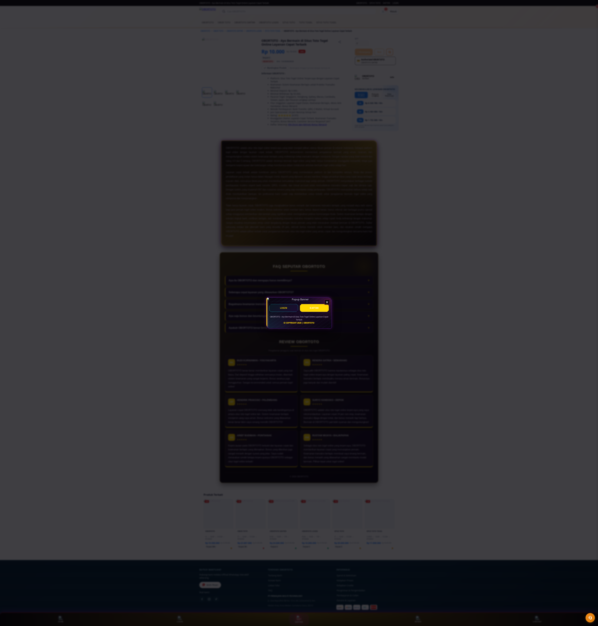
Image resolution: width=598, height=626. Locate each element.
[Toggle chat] (590, 617)
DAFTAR (314, 308)
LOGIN (283, 308)
